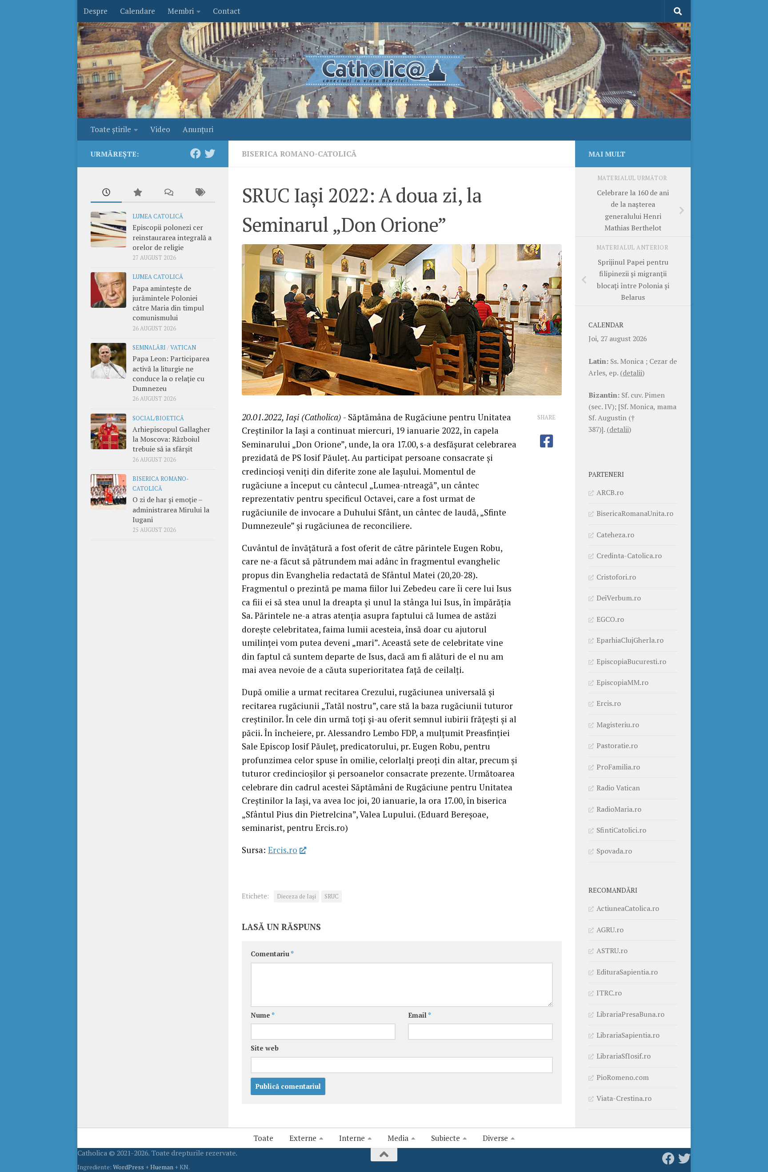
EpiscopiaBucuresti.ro (631, 661)
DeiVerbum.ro (618, 598)
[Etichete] (199, 193)
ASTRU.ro (612, 950)
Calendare (137, 11)
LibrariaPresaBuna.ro (630, 1014)
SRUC (331, 896)
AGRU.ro (610, 929)
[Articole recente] (106, 193)
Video (160, 129)
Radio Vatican (618, 788)
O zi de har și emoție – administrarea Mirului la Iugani (170, 509)
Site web (265, 1048)
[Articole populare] (137, 193)
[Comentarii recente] (168, 193)
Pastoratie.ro (617, 745)
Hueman (161, 1167)
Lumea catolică (157, 216)
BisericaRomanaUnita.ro (634, 513)
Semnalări (149, 347)
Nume (263, 1015)
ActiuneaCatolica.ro (627, 908)
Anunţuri (198, 129)
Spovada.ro (614, 851)
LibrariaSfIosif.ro (623, 1056)
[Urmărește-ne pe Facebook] (195, 153)
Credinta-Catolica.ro (629, 555)
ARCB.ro (610, 492)
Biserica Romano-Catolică (299, 154)
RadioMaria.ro (618, 809)
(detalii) (632, 373)
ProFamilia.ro (618, 767)
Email (419, 1015)
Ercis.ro (282, 849)
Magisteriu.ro (617, 724)
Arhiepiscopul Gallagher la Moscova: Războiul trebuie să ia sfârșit (171, 439)
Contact (226, 11)
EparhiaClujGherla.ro (630, 640)
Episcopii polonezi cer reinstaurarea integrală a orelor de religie (172, 237)
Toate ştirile (110, 129)
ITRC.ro (609, 993)
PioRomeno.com (622, 1077)
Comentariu (272, 954)
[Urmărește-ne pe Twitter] (209, 153)
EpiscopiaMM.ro (622, 682)
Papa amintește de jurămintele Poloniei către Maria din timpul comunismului (168, 303)
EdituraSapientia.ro (627, 972)
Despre (96, 11)
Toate (263, 1138)
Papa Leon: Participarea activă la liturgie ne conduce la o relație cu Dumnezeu (170, 373)
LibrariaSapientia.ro (628, 1035)
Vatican (183, 347)
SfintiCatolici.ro (621, 830)
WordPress (128, 1167)
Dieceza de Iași (296, 896)
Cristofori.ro (616, 577)
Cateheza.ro (615, 535)
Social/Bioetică (158, 418)
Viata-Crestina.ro (624, 1098)
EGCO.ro (610, 619)
